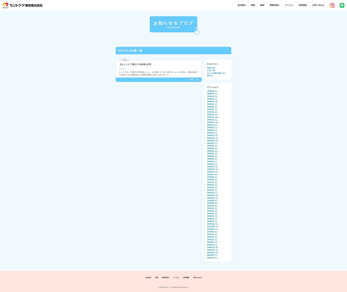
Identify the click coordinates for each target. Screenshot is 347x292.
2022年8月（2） (212, 203)
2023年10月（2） (213, 169)
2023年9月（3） (212, 172)
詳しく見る (195, 79)
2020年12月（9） (213, 247)
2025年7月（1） (212, 148)
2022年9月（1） (212, 200)
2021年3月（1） (212, 239)
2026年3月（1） (212, 96)
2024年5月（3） (212, 112)
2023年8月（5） (212, 177)
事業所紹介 (275, 5)
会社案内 (242, 5)
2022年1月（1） (212, 221)
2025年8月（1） (212, 145)
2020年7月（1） (212, 257)
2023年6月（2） (212, 174)
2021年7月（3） (212, 234)
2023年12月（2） (213, 122)
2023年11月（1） (213, 166)
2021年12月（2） (213, 224)
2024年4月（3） (212, 104)
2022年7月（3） (212, 205)
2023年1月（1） (212, 192)
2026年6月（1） (212, 127)
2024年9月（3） (212, 156)
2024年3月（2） (212, 125)
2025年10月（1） (213, 140)
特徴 (253, 5)
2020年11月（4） (213, 250)
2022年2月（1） (212, 218)
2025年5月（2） (212, 106)
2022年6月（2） (212, 211)
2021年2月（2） (212, 242)
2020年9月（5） (212, 255)
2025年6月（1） (212, 151)
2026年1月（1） (212, 132)
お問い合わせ (318, 5)
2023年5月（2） (212, 185)
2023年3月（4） (212, 187)
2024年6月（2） (212, 159)
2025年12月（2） (213, 135)
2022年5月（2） (212, 216)
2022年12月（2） (213, 195)
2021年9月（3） (212, 229)
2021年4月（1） (212, 237)
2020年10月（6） (213, 252)
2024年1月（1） (212, 164)
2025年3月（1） (212, 109)
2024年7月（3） (212, 119)
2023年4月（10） (213, 117)
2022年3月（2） (212, 213)
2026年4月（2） (212, 130)
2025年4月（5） (212, 99)
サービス (289, 5)
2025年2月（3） (212, 153)
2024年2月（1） (212, 161)
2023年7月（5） (212, 182)
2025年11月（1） (213, 138)
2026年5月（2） (212, 93)
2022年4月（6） (212, 208)
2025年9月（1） (212, 143)
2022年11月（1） (213, 198)
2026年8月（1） (212, 91)
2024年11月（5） (213, 101)
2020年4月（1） (212, 179)
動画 (262, 5)
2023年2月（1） (212, 190)
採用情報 (303, 5)
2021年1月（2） (212, 244)
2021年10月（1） (213, 226)
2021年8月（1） (212, 231)
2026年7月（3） (212, 114)
